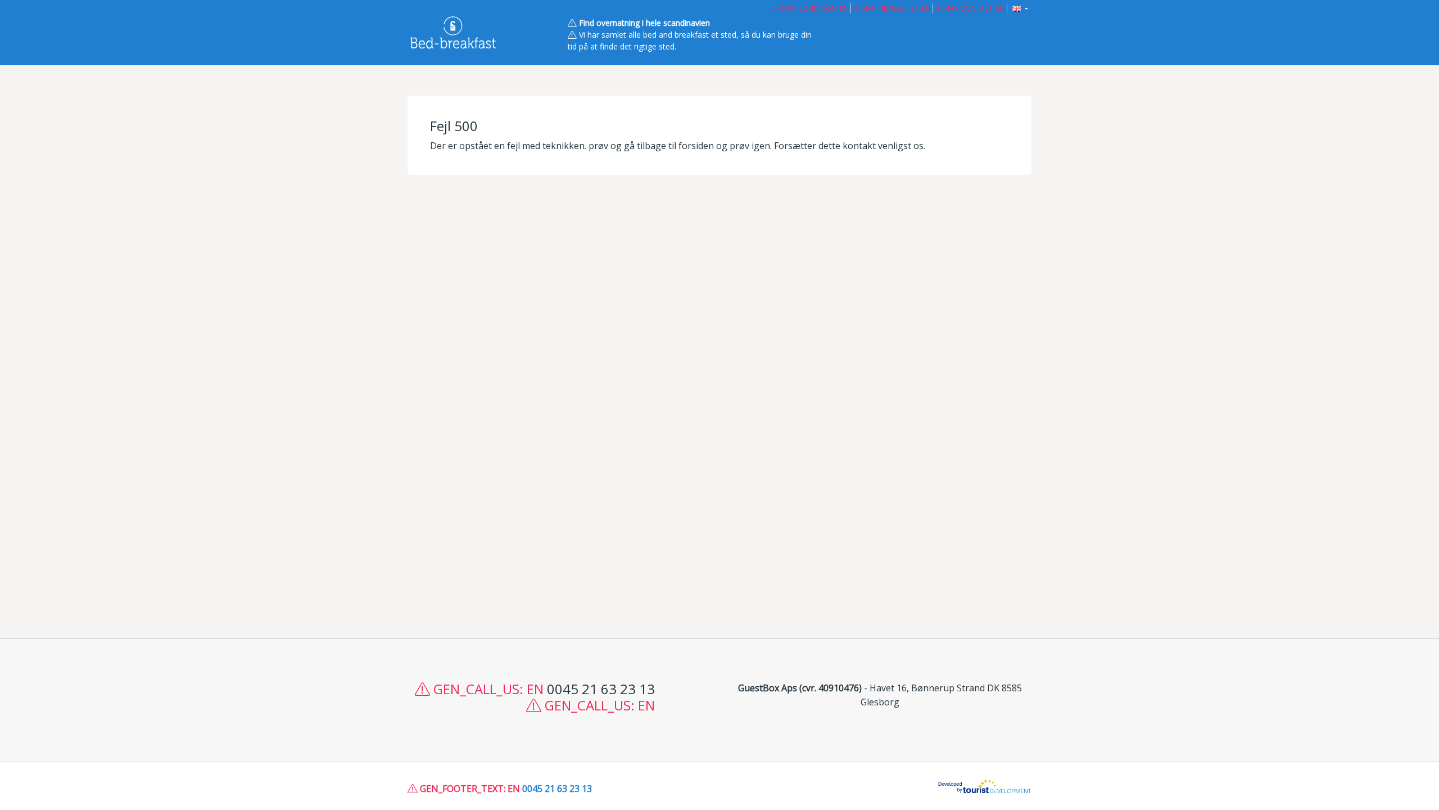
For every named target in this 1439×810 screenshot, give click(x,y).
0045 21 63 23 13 (557, 788)
